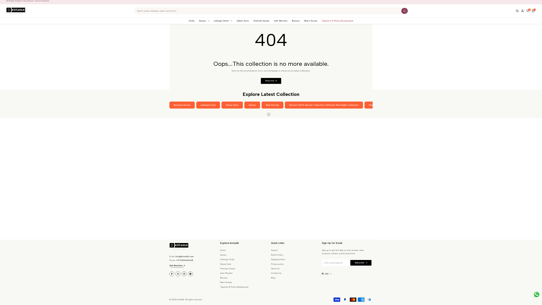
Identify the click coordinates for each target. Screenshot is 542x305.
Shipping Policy (278, 259)
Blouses (223, 278)
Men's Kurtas (226, 282)
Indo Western (226, 273)
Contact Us (276, 273)
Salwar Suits (225, 264)
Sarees (223, 255)
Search (274, 250)
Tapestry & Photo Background (234, 287)
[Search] (404, 11)
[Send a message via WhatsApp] (537, 294)
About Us (275, 268)
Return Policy (277, 255)
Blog (273, 278)
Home (223, 250)
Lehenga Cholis (227, 259)
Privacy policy (277, 264)
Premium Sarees (227, 268)
